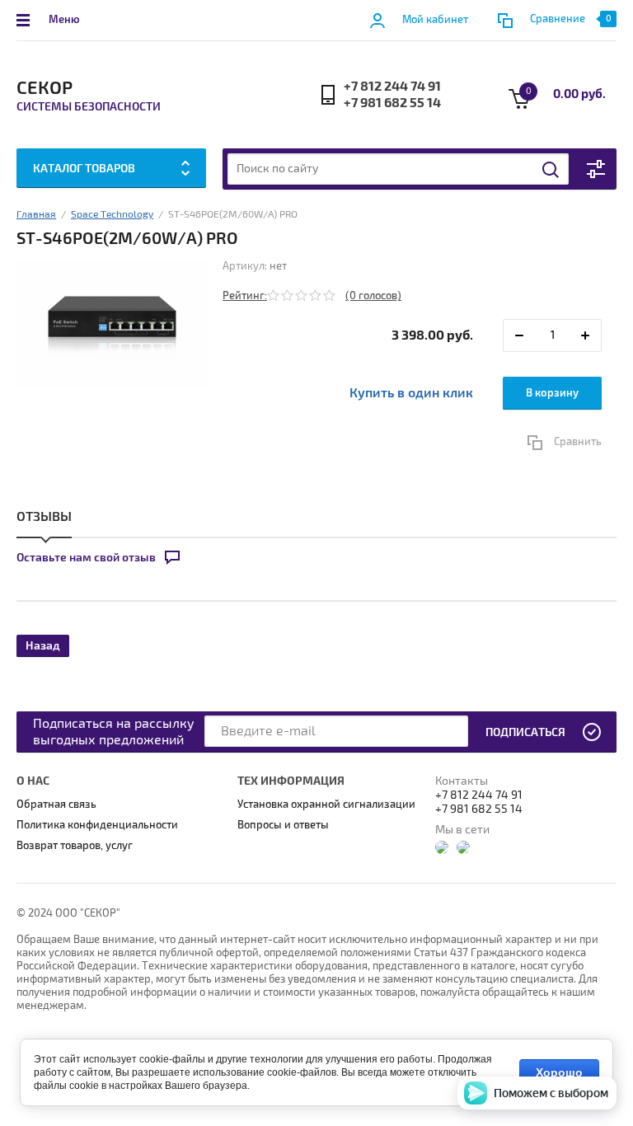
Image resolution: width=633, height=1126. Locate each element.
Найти (551, 170)
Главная (36, 215)
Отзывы (44, 517)
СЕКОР (44, 88)
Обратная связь (56, 804)
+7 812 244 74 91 (392, 86)
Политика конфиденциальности (97, 825)
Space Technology (112, 215)
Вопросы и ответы (283, 825)
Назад (43, 646)
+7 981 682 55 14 (392, 103)
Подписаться (525, 732)
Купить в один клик (411, 393)
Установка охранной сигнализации (326, 804)
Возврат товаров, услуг (74, 845)
